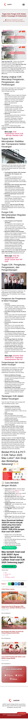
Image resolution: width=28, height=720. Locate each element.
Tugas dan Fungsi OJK (20, 21)
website (17, 491)
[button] (23, 4)
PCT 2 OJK (12, 21)
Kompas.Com (8, 574)
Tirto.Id (6, 575)
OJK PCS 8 (7, 21)
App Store (19, 490)
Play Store (12, 490)
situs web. (19, 495)
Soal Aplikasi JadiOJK (10, 577)
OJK (6, 572)
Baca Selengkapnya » (6, 613)
